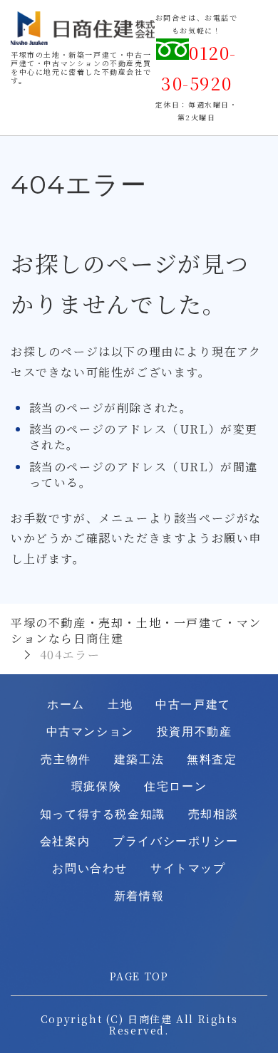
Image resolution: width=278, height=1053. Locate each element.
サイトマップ (188, 868)
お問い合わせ (90, 868)
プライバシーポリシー (175, 841)
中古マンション (90, 731)
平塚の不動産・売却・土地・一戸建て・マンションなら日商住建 (136, 630)
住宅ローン (175, 786)
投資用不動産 (194, 731)
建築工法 (139, 759)
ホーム (66, 704)
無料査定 (212, 759)
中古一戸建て (193, 704)
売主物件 (66, 759)
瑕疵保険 (96, 786)
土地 (120, 704)
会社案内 (65, 841)
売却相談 (213, 814)
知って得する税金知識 (102, 814)
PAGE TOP (139, 976)
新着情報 (139, 896)
